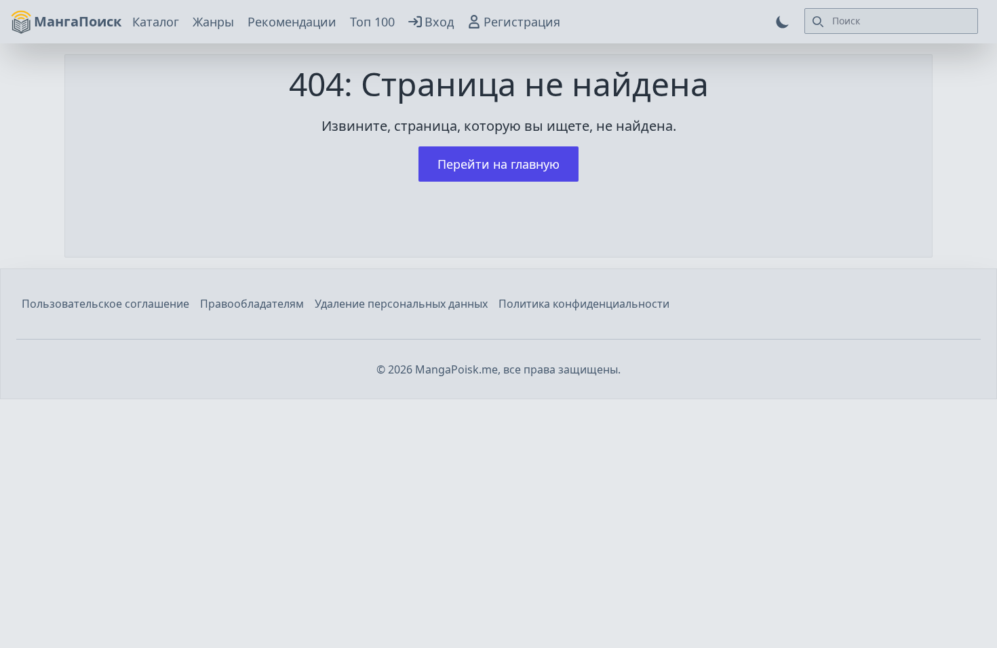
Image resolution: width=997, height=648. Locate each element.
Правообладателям (252, 303)
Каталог (155, 22)
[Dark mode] (782, 21)
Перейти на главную (498, 164)
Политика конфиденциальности (583, 303)
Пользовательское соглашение (105, 303)
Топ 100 (372, 22)
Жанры (213, 22)
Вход (439, 22)
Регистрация (522, 22)
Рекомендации (292, 22)
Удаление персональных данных (401, 303)
